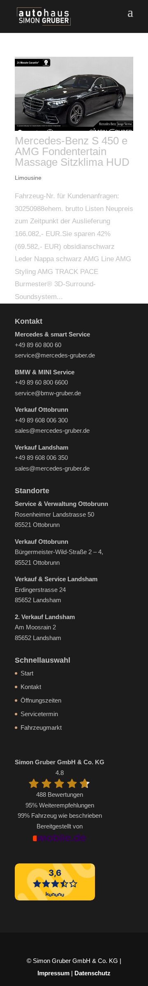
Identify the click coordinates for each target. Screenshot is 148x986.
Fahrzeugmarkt (41, 727)
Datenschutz (92, 973)
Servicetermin (39, 713)
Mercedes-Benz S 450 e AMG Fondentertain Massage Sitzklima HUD (72, 151)
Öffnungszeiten (41, 700)
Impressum (53, 973)
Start (27, 673)
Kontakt (31, 686)
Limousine (28, 177)
